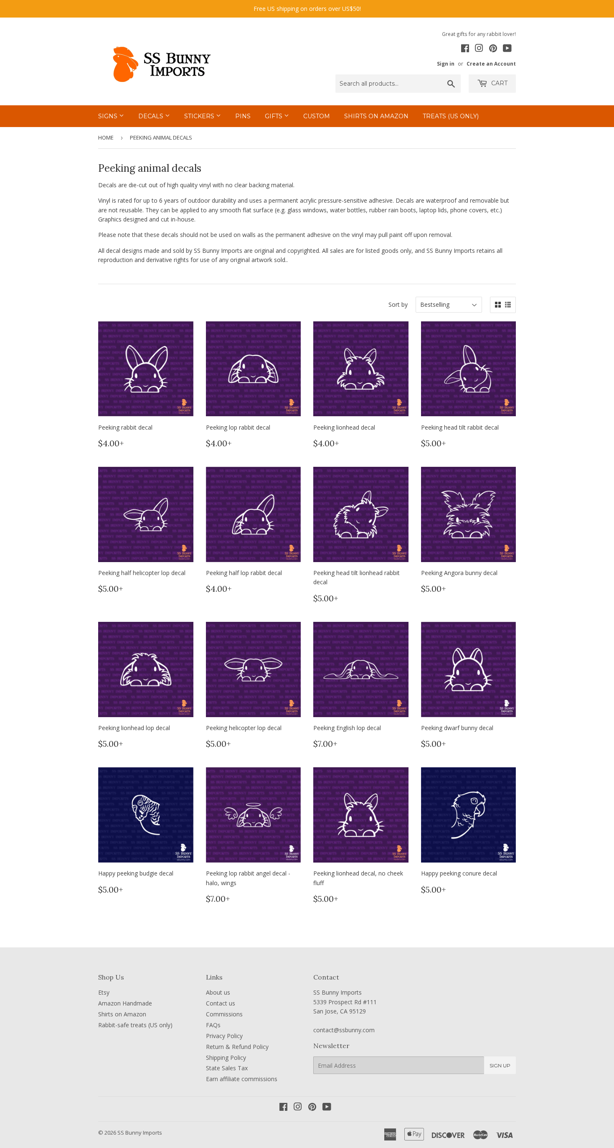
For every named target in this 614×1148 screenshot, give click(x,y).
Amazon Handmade (125, 1003)
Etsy (103, 992)
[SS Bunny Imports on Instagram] (479, 49)
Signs (108, 116)
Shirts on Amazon (376, 116)
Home (106, 137)
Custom (316, 116)
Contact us (220, 1003)
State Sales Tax (227, 1068)
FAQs (213, 1025)
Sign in (445, 63)
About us (218, 992)
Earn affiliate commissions (241, 1079)
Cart (498, 83)
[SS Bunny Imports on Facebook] (465, 49)
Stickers (200, 116)
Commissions (224, 1014)
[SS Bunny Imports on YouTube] (507, 49)
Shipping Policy (226, 1057)
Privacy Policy (224, 1036)
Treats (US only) (451, 116)
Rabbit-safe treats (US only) (135, 1025)
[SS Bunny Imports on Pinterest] (493, 49)
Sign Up (500, 1065)
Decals (151, 116)
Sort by (398, 304)
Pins (243, 116)
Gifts (274, 116)
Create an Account (491, 63)
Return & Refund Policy (237, 1047)
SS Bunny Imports (139, 1132)
